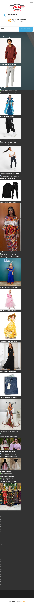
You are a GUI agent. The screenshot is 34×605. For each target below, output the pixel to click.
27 (0, 577)
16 (0, 549)
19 (0, 557)
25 (0, 572)
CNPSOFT (22, 601)
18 (0, 554)
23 (0, 567)
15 (0, 547)
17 (0, 552)
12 (0, 539)
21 (0, 562)
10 (0, 534)
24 (0, 569)
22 (0, 564)
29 (0, 582)
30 (0, 584)
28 (0, 579)
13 (0, 542)
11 (0, 537)
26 (0, 574)
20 (0, 559)
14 (0, 544)
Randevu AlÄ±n (25, 29)
